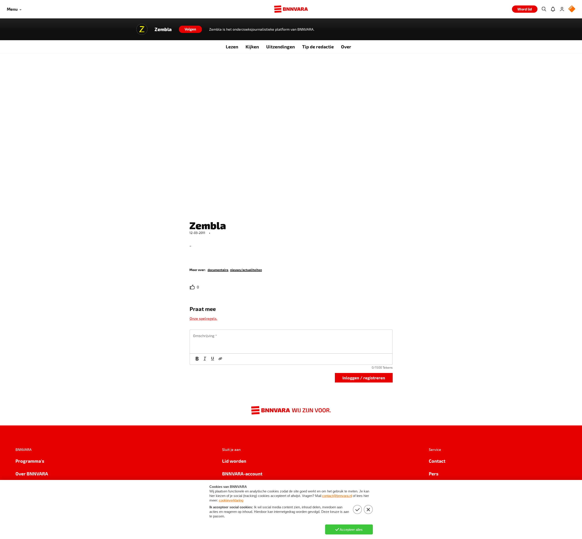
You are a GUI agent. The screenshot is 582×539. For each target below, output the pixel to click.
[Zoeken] (544, 9)
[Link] (220, 359)
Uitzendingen (280, 46)
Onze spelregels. (203, 318)
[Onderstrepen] (212, 359)
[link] (218, 269)
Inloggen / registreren (363, 377)
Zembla (163, 29)
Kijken (252, 46)
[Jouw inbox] (553, 9)
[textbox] (291, 341)
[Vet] (197, 359)
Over (346, 46)
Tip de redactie (318, 46)
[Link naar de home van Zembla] (141, 29)
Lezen (232, 46)
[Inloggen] (562, 9)
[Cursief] (204, 359)
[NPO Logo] (571, 9)
